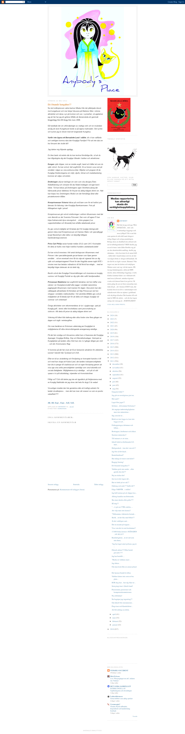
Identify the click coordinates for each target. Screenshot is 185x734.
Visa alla (135, 716)
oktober (115, 371)
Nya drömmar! (117, 595)
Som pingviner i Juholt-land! (122, 586)
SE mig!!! (115, 503)
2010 (112, 629)
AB (49, 403)
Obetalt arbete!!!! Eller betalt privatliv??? (122, 551)
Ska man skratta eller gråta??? (122, 500)
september (116, 374)
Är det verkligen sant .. (120, 521)
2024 (112, 315)
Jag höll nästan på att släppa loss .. (124, 493)
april (114, 614)
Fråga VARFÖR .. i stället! (121, 489)
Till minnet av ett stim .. (120, 438)
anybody (123, 221)
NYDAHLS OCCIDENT (119, 670)
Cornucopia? (115, 704)
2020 (112, 329)
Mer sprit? (115, 399)
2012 (112, 357)
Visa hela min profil (116, 304)
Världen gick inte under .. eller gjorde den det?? (123, 470)
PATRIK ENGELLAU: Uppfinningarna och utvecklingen (121, 689)
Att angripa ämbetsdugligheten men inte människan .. (123, 410)
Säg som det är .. (118, 415)
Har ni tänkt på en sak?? (120, 482)
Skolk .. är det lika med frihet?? (123, 517)
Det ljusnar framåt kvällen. (121, 573)
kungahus (62, 408)
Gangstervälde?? (118, 392)
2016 (112, 343)
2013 (112, 354)
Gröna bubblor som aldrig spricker (121, 698)
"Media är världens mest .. (121, 559)
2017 (112, 340)
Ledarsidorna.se (116, 696)
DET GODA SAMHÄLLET (120, 686)
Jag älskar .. (116, 563)
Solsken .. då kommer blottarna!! (123, 406)
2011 (112, 361)
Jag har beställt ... (118, 556)
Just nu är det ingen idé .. (121, 479)
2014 (112, 350)
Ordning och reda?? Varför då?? (123, 486)
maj (114, 388)
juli (113, 381)
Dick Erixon (115, 676)
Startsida (76, 484)
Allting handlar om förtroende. (123, 496)
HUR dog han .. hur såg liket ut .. (124, 582)
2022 (112, 322)
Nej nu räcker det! (118, 475)
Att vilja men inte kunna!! (121, 510)
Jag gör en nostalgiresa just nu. (123, 395)
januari (115, 625)
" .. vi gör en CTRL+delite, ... (122, 507)
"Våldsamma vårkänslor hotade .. (124, 514)
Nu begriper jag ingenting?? (122, 599)
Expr (57, 403)
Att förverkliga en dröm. (120, 610)
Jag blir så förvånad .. (119, 451)
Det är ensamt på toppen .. (121, 524)
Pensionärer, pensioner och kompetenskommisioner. (122, 591)
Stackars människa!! (119, 435)
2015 (112, 347)
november (116, 367)
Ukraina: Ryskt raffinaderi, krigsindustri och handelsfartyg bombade (120, 708)
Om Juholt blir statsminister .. (122, 602)
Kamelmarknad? (118, 455)
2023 (112, 319)
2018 (112, 336)
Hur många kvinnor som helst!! (123, 458)
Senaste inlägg (53, 484)
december (116, 364)
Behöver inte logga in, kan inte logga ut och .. (123, 420)
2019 (112, 333)
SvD (67, 403)
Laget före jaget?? (118, 402)
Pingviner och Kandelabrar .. (122, 606)
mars (114, 617)
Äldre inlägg (98, 484)
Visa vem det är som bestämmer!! (124, 528)
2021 (112, 326)
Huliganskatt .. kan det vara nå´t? (124, 448)
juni (114, 385)
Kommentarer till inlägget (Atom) (72, 489)
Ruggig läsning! (118, 462)
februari (115, 621)
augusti (115, 378)
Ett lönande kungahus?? (120, 465)
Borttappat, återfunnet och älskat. (124, 431)
